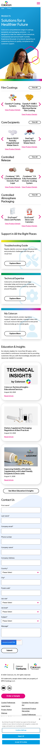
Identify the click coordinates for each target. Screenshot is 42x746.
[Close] (39, 719)
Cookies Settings (21, 730)
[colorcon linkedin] (9, 687)
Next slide (39, 104)
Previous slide (3, 104)
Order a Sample (13, 696)
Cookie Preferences (8, 703)
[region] (21, 731)
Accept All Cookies (21, 742)
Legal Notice (5, 706)
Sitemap (4, 713)
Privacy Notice (6, 710)
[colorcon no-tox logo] (35, 666)
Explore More (15, 263)
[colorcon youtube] (3, 687)
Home (2, 8)
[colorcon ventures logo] (21, 667)
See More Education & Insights (21, 491)
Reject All (21, 736)
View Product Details (12, 110)
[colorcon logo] (6, 667)
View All (35, 87)
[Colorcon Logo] (6, 3)
